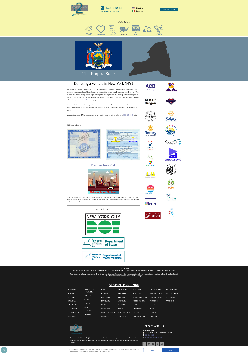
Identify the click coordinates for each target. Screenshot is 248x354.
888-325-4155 (128, 115)
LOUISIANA (105, 301)
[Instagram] (157, 344)
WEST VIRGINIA (172, 293)
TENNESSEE (154, 301)
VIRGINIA (153, 316)
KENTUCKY (105, 297)
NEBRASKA (122, 305)
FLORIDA (87, 296)
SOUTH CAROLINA (157, 293)
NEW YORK (137, 293)
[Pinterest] (162, 344)
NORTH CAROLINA (140, 297)
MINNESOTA (122, 289)
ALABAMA (72, 289)
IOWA (103, 289)
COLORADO (72, 308)
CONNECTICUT (73, 312)
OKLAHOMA (137, 308)
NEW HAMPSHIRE (124, 312)
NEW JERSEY (122, 316)
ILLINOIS (87, 311)
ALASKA (71, 293)
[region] (124, 59)
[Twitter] (149, 344)
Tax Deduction (87, 100)
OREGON (136, 312)
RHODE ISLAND (155, 289)
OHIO (135, 305)
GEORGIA (88, 299)
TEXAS (152, 305)
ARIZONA (71, 297)
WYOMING (170, 301)
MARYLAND (105, 308)
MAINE (103, 305)
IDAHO (87, 307)
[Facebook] (144, 344)
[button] (101, 30)
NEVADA (121, 308)
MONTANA (122, 301)
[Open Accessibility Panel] (4, 350)
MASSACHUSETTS (108, 312)
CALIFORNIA (72, 305)
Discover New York (103, 165)
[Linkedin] (153, 344)
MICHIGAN (105, 316)
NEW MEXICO (138, 289)
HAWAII (87, 303)
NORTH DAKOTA (139, 301)
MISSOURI (121, 297)
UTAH (152, 308)
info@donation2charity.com (153, 337)
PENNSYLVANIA (139, 316)
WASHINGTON (171, 289)
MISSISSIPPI (122, 293)
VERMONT (153, 312)
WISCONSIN (170, 297)
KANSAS (104, 293)
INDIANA (87, 314)
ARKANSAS (72, 301)
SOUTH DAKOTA (156, 297)
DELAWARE (72, 316)
